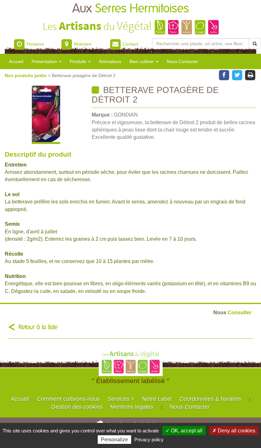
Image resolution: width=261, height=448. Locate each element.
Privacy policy (149, 439)
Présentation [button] (45, 61)
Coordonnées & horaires (211, 399)
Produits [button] (79, 61)
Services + (121, 399)
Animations (110, 61)
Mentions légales (131, 407)
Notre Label (157, 399)
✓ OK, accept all (184, 430)
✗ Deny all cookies (233, 430)
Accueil (16, 61)
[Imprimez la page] (250, 74)
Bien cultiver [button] (142, 61)
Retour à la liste (38, 327)
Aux (130, 9)
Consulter (232, 312)
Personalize (114, 439)
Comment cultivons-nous (68, 399)
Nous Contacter (182, 61)
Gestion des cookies (77, 407)
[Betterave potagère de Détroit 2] (46, 115)
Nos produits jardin (26, 75)
